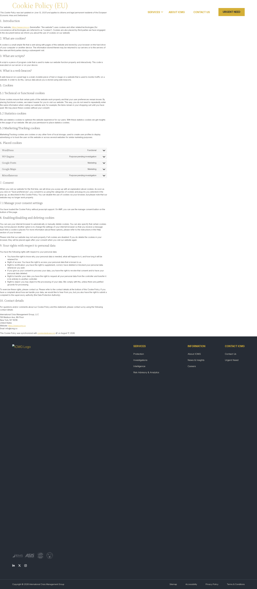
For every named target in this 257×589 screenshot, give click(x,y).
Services (154, 12)
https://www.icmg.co (20, 27)
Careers (192, 366)
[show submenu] (162, 12)
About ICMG (177, 12)
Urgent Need (231, 12)
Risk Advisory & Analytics (146, 372)
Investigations (140, 360)
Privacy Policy (212, 584)
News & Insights (196, 360)
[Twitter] (19, 566)
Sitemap (173, 584)
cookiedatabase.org (46, 333)
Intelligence (139, 366)
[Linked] (13, 566)
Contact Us (201, 12)
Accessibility (191, 584)
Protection (138, 354)
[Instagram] (25, 566)
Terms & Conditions (236, 584)
